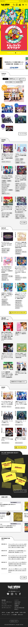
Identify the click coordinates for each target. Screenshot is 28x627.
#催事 (7, 216)
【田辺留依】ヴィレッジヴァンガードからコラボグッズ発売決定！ (20, 373)
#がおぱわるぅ (18, 253)
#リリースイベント (5, 424)
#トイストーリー (18, 304)
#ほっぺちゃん (4, 278)
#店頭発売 (10, 190)
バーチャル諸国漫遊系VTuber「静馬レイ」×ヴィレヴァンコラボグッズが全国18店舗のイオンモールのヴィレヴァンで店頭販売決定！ (7, 374)
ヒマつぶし (14, 82)
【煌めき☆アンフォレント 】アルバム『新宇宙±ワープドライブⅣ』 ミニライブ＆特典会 (21, 403)
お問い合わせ (20, 614)
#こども (24, 277)
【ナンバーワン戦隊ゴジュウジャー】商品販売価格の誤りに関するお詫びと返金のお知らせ (17, 570)
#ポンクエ (17, 187)
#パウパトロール (18, 277)
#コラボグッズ (4, 188)
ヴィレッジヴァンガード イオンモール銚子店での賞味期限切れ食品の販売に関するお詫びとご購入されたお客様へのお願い (17, 545)
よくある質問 (14, 614)
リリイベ (17, 78)
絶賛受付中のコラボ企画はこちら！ (18, 381)
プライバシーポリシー (6, 614)
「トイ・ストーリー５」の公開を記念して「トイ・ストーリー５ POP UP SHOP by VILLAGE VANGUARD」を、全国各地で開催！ (20, 295)
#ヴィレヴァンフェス (5, 248)
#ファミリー (18, 279)
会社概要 (16, 612)
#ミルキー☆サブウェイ (6, 161)
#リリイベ (9, 406)
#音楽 (17, 185)
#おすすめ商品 (21, 216)
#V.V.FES (3, 250)
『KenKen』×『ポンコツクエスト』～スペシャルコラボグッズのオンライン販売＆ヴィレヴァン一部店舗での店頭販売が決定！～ (21, 178)
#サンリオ (24, 251)
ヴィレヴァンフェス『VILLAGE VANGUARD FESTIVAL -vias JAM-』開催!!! (6, 244)
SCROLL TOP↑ (14, 621)
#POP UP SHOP (18, 250)
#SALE (7, 214)
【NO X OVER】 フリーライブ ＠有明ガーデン (7, 421)
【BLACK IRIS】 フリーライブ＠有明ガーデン (20, 421)
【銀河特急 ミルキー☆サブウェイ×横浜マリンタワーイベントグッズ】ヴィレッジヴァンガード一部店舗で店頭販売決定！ (7, 157)
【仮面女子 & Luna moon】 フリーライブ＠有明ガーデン (7, 439)
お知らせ (3, 612)
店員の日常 (20, 82)
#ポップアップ (18, 251)
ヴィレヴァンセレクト (7, 606)
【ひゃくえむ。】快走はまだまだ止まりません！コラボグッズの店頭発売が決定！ (7, 177)
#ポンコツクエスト (22, 185)
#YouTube (23, 187)
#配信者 (21, 159)
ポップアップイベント (22, 79)
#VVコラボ (23, 162)
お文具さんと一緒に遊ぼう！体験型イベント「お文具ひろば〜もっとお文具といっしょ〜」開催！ (7, 295)
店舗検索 (16, 606)
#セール (3, 214)
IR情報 (12, 612)
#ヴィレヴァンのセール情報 (7, 213)
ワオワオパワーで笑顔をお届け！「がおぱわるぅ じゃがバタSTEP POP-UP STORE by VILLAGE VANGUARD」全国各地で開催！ (21, 245)
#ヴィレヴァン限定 (5, 186)
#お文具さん (4, 301)
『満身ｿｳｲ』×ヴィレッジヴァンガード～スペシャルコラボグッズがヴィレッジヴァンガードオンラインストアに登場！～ (7, 356)
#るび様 (17, 159)
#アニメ (3, 191)
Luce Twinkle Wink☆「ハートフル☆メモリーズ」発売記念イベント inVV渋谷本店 (7, 403)
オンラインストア (6, 608)
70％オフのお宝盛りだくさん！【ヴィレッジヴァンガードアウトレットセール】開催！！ (7, 208)
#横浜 (8, 250)
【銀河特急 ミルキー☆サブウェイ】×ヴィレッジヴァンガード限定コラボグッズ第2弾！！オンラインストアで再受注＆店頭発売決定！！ (21, 209)
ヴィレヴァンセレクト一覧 (20, 491)
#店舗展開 (4, 180)
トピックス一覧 (22, 133)
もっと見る (23, 222)
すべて (5, 78)
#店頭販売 (17, 162)
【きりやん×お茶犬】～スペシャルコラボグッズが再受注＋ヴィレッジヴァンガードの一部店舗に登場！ (20, 355)
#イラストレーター (19, 160)
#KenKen (17, 183)
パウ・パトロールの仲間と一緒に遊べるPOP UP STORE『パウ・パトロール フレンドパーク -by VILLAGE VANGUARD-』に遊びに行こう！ (21, 270)
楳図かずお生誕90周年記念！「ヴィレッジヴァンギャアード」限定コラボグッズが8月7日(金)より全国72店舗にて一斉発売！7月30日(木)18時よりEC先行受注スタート (7, 336)
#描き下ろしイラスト (5, 193)
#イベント (17, 275)
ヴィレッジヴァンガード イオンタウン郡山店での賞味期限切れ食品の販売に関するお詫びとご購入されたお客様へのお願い (17, 557)
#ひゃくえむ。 (4, 190)
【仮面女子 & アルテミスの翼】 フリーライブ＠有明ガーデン (21, 439)
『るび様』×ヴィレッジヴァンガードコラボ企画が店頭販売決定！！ (20, 155)
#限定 (17, 216)
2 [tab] (9, 52)
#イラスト (17, 308)
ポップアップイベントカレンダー (19, 312)
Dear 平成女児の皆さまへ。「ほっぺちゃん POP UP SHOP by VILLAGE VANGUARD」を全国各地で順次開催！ (7, 269)
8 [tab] (18, 52)
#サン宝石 (10, 276)
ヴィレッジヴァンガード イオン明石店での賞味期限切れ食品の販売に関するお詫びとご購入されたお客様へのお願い (17, 564)
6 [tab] (15, 52)
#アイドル (4, 406)
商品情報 (11, 78)
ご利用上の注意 (22, 612)
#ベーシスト (23, 183)
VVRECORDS (8, 82)
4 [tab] (12, 52)
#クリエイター (4, 252)
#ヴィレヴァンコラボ (5, 184)
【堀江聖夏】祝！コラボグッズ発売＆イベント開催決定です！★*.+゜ (20, 334)
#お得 (3, 216)
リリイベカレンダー (22, 447)
